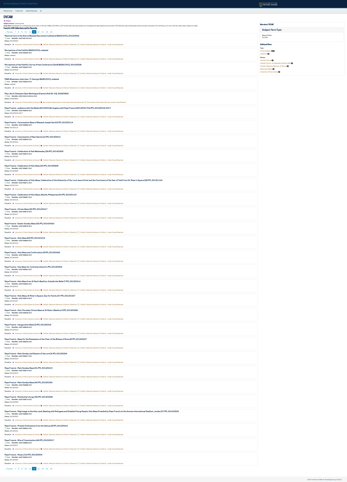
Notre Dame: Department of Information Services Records (63, 102)
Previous (9, 32)
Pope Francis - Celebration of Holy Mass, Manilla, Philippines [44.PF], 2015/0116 (40, 194)
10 (26, 32)
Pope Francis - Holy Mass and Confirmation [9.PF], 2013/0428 (32, 252)
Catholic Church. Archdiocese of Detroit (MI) (275, 63)
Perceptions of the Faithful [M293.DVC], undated (26, 50)
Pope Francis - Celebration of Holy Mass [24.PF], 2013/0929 (31, 165)
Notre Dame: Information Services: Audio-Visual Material (106, 102)
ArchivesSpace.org (329, 479)
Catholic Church (266, 60)
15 (47, 32)
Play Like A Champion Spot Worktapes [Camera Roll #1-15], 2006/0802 (37, 93)
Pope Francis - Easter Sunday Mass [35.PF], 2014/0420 (29, 223)
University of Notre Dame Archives (27, 44)
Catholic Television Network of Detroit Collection (59, 44)
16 (51, 32)
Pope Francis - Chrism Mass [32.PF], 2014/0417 (26, 209)
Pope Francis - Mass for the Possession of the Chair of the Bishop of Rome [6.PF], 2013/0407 (46, 339)
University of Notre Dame (269, 72)
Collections (19, 11)
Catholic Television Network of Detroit (273, 66)
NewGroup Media (266, 69)
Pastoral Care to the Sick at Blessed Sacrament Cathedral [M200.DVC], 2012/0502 (42, 35)
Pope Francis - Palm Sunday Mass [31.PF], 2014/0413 (29, 368)
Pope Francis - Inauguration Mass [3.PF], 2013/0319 (28, 324)
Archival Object (265, 51)
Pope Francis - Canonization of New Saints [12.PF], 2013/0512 (32, 137)
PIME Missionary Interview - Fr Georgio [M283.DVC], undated (32, 79)
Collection (263, 54)
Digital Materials (31, 11)
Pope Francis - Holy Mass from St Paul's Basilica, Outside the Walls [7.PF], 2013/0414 (43, 281)
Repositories (8, 11)
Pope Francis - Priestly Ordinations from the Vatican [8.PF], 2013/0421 (36, 425)
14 (43, 32)
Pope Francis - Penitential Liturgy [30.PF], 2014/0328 (29, 397)
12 (34, 32)
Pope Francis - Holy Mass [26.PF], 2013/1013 (25, 238)
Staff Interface (312, 479)
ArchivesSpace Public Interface (20, 3)
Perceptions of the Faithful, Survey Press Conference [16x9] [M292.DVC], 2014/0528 (43, 64)
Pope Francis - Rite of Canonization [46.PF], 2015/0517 (29, 440)
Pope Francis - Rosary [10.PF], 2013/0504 (23, 454)
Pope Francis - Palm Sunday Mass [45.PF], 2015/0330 (29, 382)
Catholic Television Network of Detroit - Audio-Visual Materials (101, 44)
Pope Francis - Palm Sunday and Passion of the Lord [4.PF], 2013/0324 (36, 353)
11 (30, 32)
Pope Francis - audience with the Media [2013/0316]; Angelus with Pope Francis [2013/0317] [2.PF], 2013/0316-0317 (58, 108)
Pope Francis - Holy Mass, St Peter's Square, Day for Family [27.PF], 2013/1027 (40, 295)
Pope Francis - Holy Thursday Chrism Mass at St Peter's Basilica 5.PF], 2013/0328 (41, 310)
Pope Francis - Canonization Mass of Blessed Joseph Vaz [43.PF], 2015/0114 (39, 122)
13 (38, 32)
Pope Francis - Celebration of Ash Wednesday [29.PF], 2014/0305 (34, 151)
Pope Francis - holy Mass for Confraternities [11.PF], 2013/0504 (33, 267)
